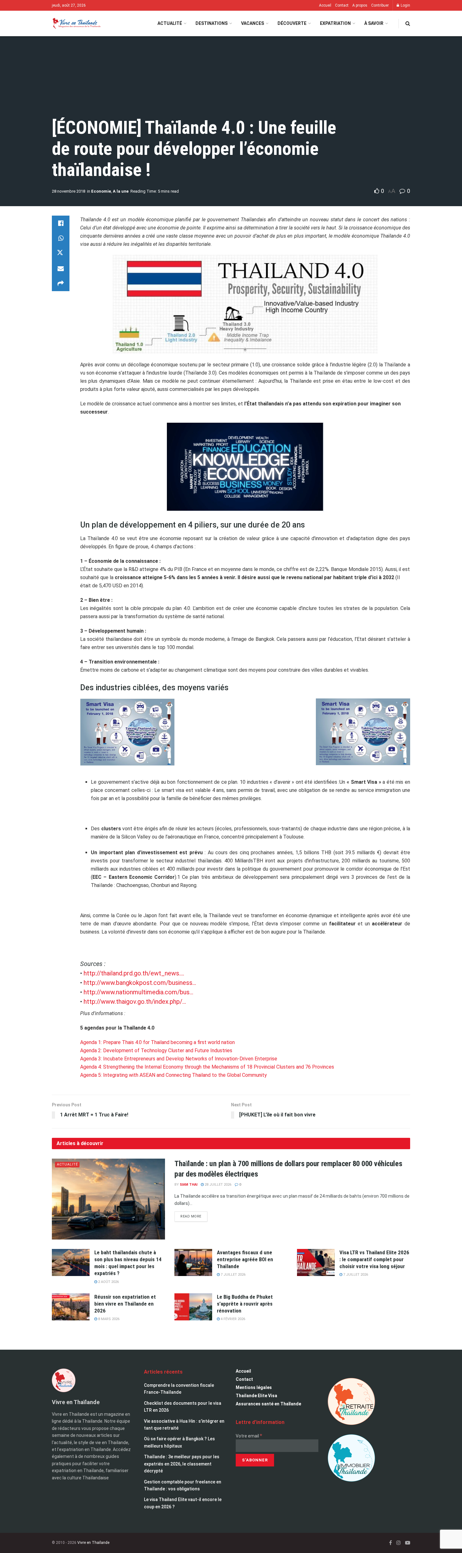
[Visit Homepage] (76, 23)
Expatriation (335, 23)
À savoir (373, 23)
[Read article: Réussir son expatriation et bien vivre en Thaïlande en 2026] (71, 1306)
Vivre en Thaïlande (93, 1542)
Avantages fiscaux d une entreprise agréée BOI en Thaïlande (245, 1259)
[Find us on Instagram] (398, 1542)
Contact (342, 5)
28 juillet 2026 (217, 1185)
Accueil (325, 5)
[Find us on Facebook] (390, 1542)
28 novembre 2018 (68, 191)
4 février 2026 (232, 1319)
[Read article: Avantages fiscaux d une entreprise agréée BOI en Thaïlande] (193, 1262)
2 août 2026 (108, 1282)
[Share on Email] (60, 268)
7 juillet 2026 (232, 1275)
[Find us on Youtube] (407, 1542)
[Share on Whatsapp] (60, 238)
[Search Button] (407, 23)
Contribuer (380, 5)
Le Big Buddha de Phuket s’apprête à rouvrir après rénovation (245, 1304)
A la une (121, 191)
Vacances (252, 23)
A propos (359, 5)
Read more (193, 1214)
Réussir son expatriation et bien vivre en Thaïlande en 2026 (125, 1304)
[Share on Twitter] (60, 253)
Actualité (169, 23)
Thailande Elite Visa (256, 1395)
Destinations (211, 23)
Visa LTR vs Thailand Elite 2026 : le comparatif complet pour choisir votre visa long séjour (374, 1259)
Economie (101, 191)
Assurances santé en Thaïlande (268, 1403)
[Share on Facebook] (60, 223)
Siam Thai (188, 1185)
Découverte (292, 23)
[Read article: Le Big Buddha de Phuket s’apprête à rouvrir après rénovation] (193, 1306)
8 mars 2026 (108, 1319)
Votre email (249, 1435)
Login (405, 5)
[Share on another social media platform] (60, 283)
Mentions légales (254, 1387)
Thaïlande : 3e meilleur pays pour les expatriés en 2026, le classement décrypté (181, 1463)
